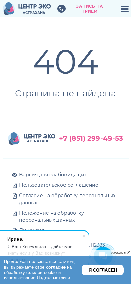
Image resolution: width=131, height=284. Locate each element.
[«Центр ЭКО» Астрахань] (27, 9)
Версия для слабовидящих (53, 175)
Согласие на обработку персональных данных (67, 199)
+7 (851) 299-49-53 (91, 138)
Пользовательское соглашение (59, 185)
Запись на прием (89, 9)
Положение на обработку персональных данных (51, 216)
